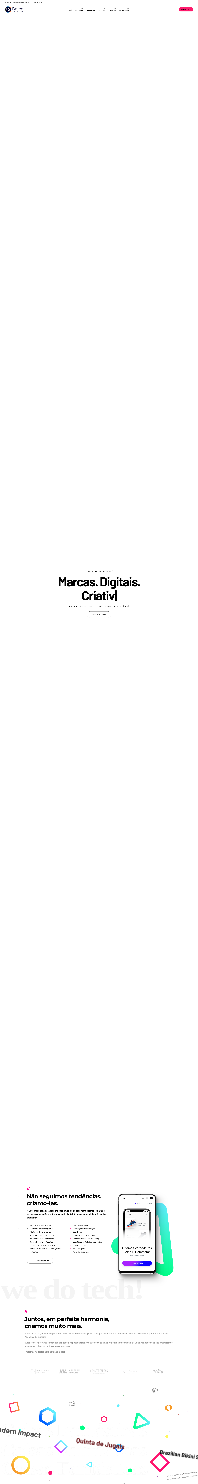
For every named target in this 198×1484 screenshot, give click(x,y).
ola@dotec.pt (37, 2)
